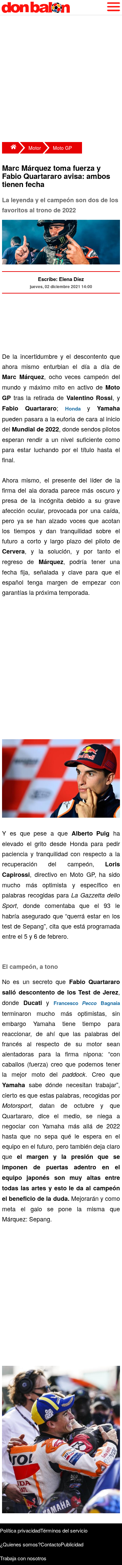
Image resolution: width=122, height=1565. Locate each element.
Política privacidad (20, 1530)
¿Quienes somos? (20, 1544)
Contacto (51, 1544)
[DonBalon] (10, 148)
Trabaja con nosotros (23, 1558)
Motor (34, 147)
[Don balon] (53, 7)
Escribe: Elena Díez (61, 279)
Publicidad (72, 1544)
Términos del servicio (63, 1530)
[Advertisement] (61, 79)
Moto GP (62, 147)
